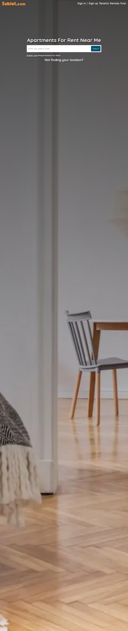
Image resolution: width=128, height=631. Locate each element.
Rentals (114, 3)
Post (123, 3)
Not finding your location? (64, 60)
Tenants (104, 3)
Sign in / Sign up (88, 3)
